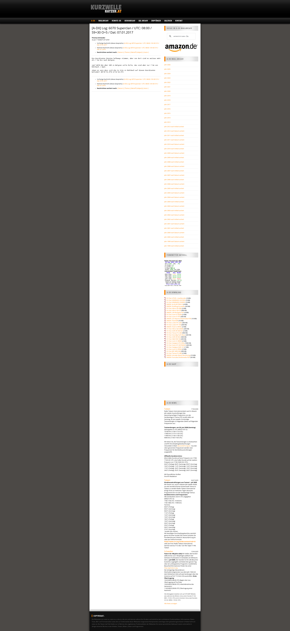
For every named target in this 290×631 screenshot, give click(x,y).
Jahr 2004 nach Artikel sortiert (174, 202)
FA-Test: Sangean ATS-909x (175, 343)
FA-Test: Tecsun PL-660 (174, 333)
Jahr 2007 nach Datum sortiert (174, 175)
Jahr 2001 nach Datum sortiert (174, 224)
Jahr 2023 (167, 78)
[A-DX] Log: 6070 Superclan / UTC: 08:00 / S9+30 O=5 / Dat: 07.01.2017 (128, 44)
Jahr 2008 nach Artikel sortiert (174, 162)
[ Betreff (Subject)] (136, 88)
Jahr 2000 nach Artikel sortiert (174, 237)
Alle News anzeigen (170, 603)
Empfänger (156, 20)
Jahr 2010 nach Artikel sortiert (174, 149)
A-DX (93, 20)
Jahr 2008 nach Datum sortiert (174, 166)
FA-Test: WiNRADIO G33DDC (176, 302)
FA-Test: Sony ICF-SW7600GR (176, 345)
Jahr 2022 (167, 82)
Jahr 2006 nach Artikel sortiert (174, 180)
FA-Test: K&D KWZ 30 (173, 339)
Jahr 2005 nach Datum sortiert (174, 193)
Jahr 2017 (167, 104)
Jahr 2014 (167, 118)
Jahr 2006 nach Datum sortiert (174, 184)
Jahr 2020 (167, 91)
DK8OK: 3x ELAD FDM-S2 (175, 304)
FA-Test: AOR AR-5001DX (175, 331)
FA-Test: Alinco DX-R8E (174, 308)
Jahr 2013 (167, 122)
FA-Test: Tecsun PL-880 (174, 353)
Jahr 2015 (167, 113)
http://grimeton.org (171, 568)
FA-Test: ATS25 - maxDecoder (176, 298)
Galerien (168, 20)
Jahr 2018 (167, 100)
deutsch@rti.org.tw (183, 446)
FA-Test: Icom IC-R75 (173, 317)
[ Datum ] (120, 52)
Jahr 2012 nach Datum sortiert (174, 131)
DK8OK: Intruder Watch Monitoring (178, 355)
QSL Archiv (143, 20)
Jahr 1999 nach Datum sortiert (174, 241)
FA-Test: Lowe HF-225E (174, 323)
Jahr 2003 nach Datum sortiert (174, 206)
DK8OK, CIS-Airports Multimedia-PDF (179, 319)
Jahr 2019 (167, 96)
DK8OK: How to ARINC (174, 327)
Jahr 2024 (167, 74)
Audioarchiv (129, 20)
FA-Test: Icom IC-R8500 (174, 341)
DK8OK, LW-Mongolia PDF (175, 312)
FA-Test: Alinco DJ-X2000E (175, 329)
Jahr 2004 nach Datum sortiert (174, 197)
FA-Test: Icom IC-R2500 (174, 314)
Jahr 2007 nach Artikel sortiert (174, 171)
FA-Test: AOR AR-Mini (174, 337)
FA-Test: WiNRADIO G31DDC (176, 300)
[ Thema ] (127, 52)
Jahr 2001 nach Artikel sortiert (174, 228)
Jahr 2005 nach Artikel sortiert (174, 188)
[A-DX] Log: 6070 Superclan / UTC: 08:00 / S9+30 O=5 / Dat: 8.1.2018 (127, 48)
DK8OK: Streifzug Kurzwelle (176, 306)
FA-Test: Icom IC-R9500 (174, 349)
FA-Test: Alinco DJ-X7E (174, 310)
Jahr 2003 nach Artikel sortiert (174, 210)
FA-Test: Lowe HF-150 (174, 325)
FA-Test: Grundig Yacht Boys (176, 335)
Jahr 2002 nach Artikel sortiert (174, 219)
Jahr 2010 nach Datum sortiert (174, 144)
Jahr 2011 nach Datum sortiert (174, 140)
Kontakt (178, 20)
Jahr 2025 (167, 69)
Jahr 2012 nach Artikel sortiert (174, 127)
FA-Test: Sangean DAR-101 (175, 347)
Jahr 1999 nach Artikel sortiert (174, 246)
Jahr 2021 (167, 87)
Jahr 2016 (167, 109)
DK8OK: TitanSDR (172, 321)
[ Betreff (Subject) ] (136, 52)
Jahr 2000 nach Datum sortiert (174, 233)
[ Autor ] (146, 52)
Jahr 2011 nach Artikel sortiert (174, 135)
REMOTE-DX (116, 20)
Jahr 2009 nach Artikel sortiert (174, 157)
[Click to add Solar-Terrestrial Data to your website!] (173, 286)
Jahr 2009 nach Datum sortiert (174, 153)
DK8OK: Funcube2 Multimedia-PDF (178, 357)
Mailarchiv (103, 20)
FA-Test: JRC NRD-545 (174, 351)
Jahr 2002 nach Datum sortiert (174, 215)
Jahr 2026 (167, 65)
